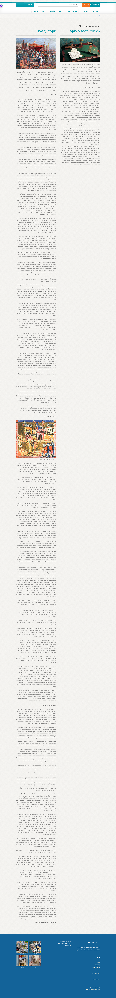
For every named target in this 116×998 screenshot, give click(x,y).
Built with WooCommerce (93, 989)
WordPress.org (96, 967)
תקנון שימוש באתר (95, 973)
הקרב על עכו (47, 31)
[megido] (22, 960)
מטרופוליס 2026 (72, 11)
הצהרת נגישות (96, 979)
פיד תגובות (97, 966)
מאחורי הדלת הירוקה (85, 31)
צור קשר (35, 11)
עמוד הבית (95, 11)
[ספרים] (35, 960)
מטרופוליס (85, 11)
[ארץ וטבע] (35, 947)
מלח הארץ (52, 11)
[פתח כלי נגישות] (1, 6)
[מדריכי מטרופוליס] (22, 947)
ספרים (43, 11)
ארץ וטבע (61, 11)
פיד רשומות (97, 964)
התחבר (98, 962)
